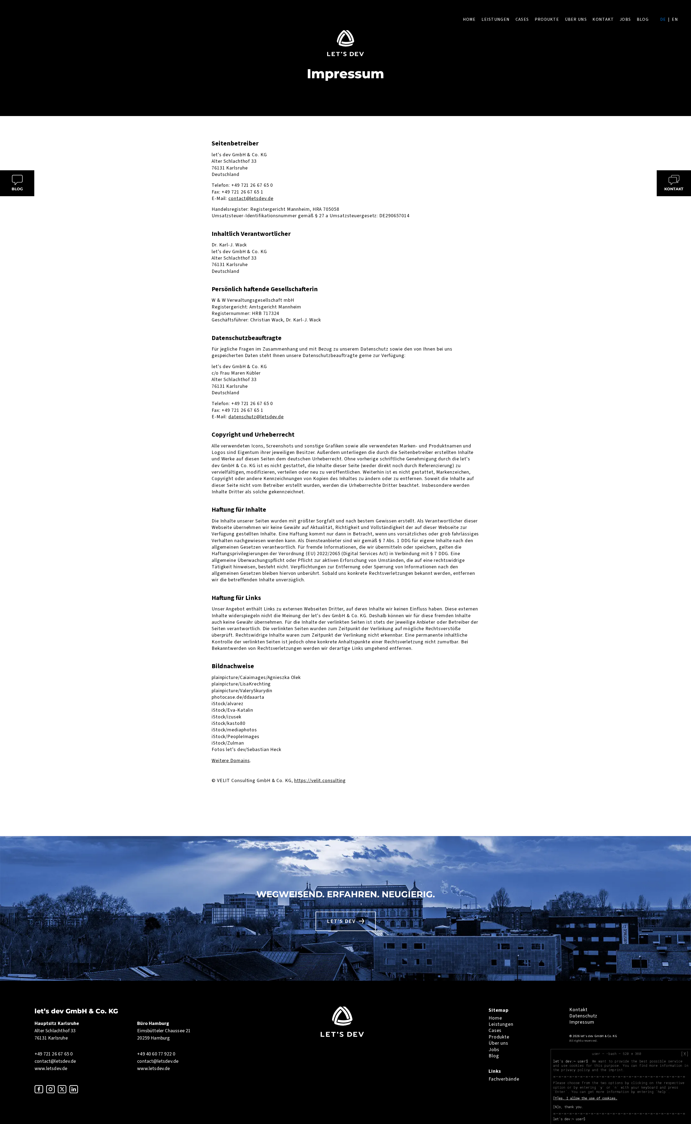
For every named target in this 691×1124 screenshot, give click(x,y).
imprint (615, 1070)
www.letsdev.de (51, 1068)
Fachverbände (504, 1079)
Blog (643, 19)
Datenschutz (583, 1016)
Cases (522, 19)
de (663, 19)
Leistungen (496, 19)
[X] (685, 1053)
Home (469, 19)
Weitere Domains (231, 760)
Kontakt (603, 19)
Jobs (625, 19)
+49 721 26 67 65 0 (54, 1054)
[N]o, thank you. (568, 1107)
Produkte (547, 19)
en (675, 19)
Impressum (581, 1022)
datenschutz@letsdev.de (256, 416)
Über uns (576, 19)
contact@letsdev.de (250, 198)
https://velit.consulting (320, 780)
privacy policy (575, 1070)
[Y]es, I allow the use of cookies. (585, 1098)
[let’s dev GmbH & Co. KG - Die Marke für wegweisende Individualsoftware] (342, 1035)
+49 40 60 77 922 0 (156, 1054)
